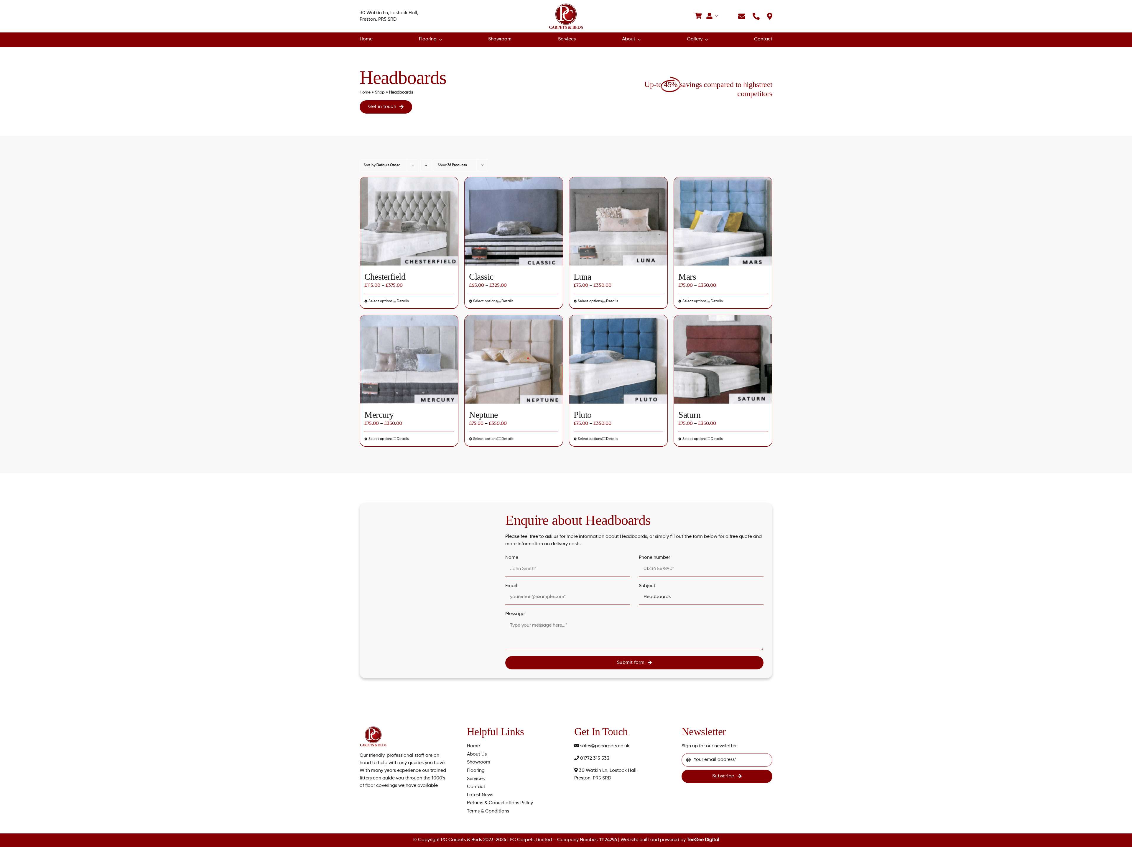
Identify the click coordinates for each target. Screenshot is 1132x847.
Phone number (654, 557)
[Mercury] (409, 359)
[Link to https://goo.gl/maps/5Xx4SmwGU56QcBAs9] (769, 16)
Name (511, 557)
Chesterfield (385, 276)
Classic (481, 276)
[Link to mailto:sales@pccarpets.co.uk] (741, 16)
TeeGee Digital (703, 840)
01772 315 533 (594, 758)
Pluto (583, 415)
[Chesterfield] (409, 221)
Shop (380, 92)
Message (514, 614)
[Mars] (723, 221)
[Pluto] (618, 359)
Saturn (689, 415)
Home (365, 92)
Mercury (379, 415)
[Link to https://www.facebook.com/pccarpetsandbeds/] (728, 16)
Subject (647, 586)
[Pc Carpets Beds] (566, 4)
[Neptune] (514, 359)
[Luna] (618, 221)
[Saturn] (723, 359)
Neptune (483, 415)
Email (511, 586)
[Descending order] (426, 165)
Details (403, 301)
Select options (380, 301)
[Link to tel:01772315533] (756, 16)
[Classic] (514, 221)
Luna (582, 276)
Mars (687, 276)
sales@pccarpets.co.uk (604, 746)
